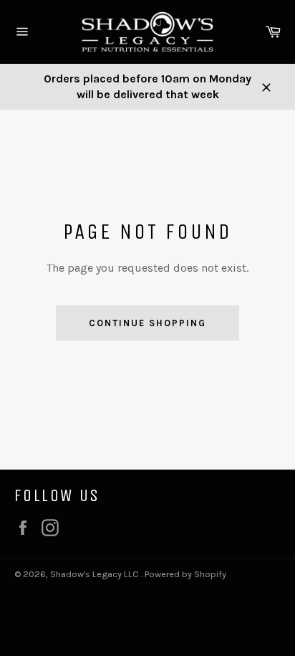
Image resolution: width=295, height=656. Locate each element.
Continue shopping (147, 323)
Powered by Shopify (185, 574)
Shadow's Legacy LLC (95, 574)
